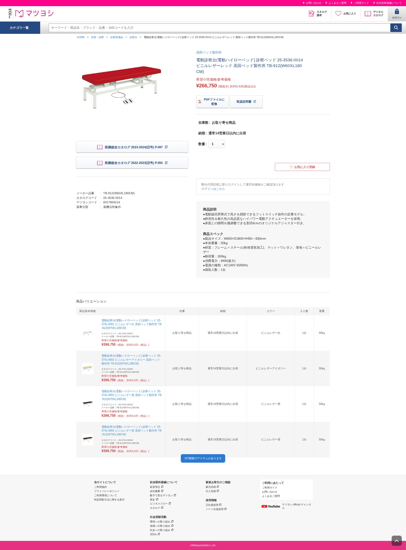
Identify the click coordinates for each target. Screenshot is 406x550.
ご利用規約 (100, 486)
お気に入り (349, 13)
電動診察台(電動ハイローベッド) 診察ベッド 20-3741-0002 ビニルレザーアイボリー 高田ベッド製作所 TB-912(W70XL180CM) (131, 359)
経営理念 (155, 486)
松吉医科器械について (389, 2)
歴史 (152, 499)
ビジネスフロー (159, 503)
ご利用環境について (105, 495)
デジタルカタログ (378, 13)
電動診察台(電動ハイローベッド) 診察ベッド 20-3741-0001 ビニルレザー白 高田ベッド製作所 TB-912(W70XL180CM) (132, 324)
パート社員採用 (215, 509)
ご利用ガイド (361, 2)
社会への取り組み (160, 530)
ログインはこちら (213, 188)
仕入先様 (211, 491)
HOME (81, 37)
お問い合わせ (313, 2)
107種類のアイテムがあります (203, 458)
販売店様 (211, 486)
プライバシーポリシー (106, 491)
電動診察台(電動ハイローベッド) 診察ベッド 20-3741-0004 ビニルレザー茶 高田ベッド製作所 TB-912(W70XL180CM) (132, 430)
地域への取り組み (160, 525)
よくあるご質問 (337, 2)
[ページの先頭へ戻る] (397, 541)
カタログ (155, 507)
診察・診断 (97, 37)
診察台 (133, 37)
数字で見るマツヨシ (161, 495)
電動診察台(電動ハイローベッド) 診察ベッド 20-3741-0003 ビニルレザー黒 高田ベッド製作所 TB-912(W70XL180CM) (132, 395)
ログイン (397, 17)
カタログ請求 (322, 13)
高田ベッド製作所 (209, 52)
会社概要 (155, 491)
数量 (201, 144)
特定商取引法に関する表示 (109, 499)
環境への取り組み (160, 521)
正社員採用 (212, 504)
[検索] (396, 27)
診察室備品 (116, 37)
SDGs (153, 534)
